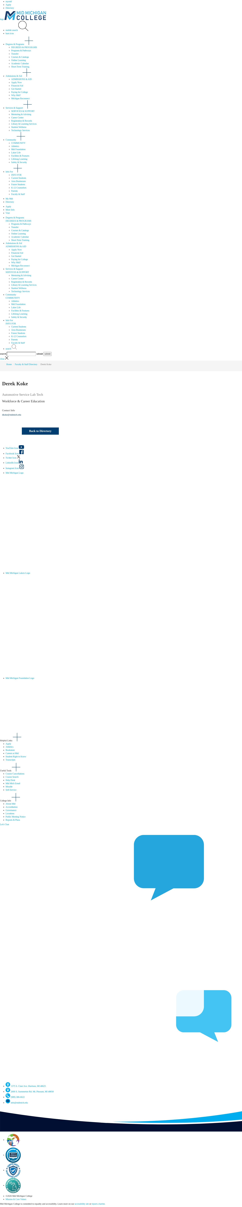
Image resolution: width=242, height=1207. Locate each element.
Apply (8, 5)
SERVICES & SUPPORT (23, 111)
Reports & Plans (13, 820)
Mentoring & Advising (21, 114)
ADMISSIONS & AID (21, 79)
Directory (10, 8)
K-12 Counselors (18, 187)
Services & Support (14, 108)
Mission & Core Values (16, 1199)
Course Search (12, 777)
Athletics (15, 146)
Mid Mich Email (13, 783)
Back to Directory (40, 431)
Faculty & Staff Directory (26, 364)
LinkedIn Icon (12, 462)
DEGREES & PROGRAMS (24, 47)
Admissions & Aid (14, 76)
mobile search (12, 30)
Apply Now (16, 82)
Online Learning (18, 60)
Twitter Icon (11, 458)
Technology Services (20, 130)
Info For (9, 171)
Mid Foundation (18, 149)
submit (39, 354)
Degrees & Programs (15, 44)
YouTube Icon (12, 448)
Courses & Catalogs (20, 57)
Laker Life (16, 152)
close (2, 359)
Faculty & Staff (18, 194)
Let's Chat (4, 824)
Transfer (14, 54)
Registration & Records (21, 121)
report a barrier (98, 1204)
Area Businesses (18, 181)
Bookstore (10, 750)
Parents (14, 191)
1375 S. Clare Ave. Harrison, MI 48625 (28, 1086)
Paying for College (19, 92)
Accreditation (12, 807)
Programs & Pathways (21, 50)
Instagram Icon (12, 468)
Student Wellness (18, 127)
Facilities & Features (20, 156)
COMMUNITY (18, 143)
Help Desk (10, 780)
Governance (11, 810)
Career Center (17, 117)
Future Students (18, 184)
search (9, 349)
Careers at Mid (12, 753)
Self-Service (11, 790)
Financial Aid (17, 85)
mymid (9, 1)
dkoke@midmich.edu (11, 415)
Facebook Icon (12, 453)
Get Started (16, 89)
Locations (10, 813)
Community (11, 140)
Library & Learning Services (24, 124)
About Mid (10, 804)
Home (9, 364)
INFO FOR (16, 175)
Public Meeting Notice (15, 816)
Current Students (18, 178)
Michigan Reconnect (20, 98)
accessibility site (82, 1204)
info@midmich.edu (19, 1102)
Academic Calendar (20, 63)
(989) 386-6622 (18, 1097)
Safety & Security (19, 162)
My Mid (9, 198)
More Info (10, 210)
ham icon (10, 33)
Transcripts (10, 760)
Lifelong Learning (19, 159)
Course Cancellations (15, 773)
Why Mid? (16, 95)
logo (2, 19)
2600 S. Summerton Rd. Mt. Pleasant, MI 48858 (32, 1091)
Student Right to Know (16, 756)
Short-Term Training (20, 66)
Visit (8, 213)
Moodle (9, 786)
